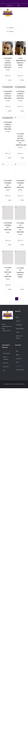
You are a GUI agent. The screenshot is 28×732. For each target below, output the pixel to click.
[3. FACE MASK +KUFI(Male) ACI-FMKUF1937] (7, 170)
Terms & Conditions (5, 358)
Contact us (5, 363)
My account (6, 366)
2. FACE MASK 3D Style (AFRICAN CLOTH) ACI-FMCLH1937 (8, 63)
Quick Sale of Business (19, 337)
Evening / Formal (20, 369)
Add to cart (7, 75)
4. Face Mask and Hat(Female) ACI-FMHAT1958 (7, 272)
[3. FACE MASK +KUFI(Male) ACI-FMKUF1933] (20, 170)
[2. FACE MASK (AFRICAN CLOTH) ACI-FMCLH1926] (7, 118)
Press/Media (19, 324)
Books (17, 362)
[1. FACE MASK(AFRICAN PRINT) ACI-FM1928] (20, 48)
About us (18, 321)
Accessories (19, 358)
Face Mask (18, 366)
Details (9, 80)
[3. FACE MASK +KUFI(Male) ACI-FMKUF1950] (7, 213)
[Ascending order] (20, 27)
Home (17, 317)
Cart (4, 370)
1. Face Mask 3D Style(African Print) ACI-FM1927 (20, 272)
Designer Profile (20, 328)
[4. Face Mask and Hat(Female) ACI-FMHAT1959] (20, 213)
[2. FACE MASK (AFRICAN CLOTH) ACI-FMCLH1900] (7, 87)
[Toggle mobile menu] (25, 10)
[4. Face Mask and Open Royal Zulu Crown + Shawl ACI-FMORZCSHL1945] (20, 123)
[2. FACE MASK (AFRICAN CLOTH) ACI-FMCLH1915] (20, 87)
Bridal (17, 354)
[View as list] (15, 35)
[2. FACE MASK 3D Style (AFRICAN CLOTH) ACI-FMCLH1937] (7, 48)
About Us (18, 311)
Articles (18, 332)
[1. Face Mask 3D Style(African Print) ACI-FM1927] (20, 257)
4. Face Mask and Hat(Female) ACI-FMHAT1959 (20, 227)
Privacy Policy (6, 353)
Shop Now (18, 345)
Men (17, 351)
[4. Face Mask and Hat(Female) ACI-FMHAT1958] (7, 257)
